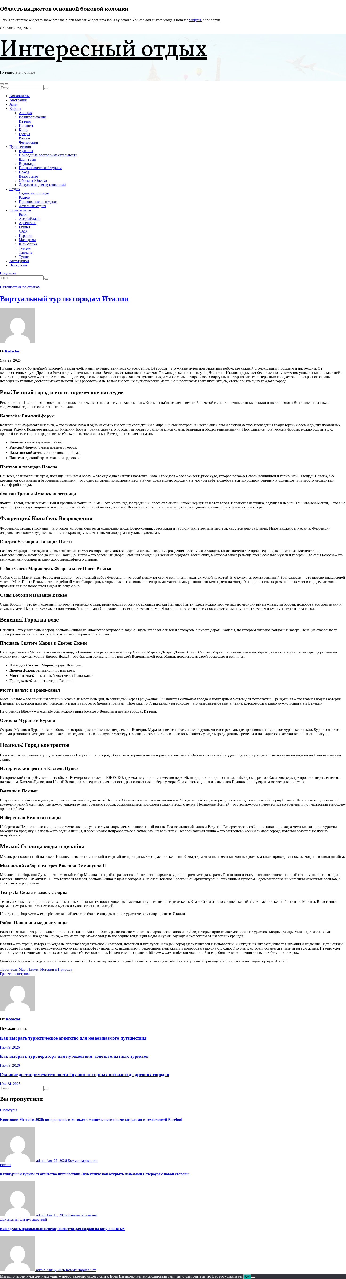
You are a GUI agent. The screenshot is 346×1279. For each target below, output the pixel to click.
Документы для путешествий (42, 185)
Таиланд (25, 252)
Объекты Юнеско (33, 180)
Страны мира (20, 210)
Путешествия (20, 147)
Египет (24, 227)
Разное (24, 197)
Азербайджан (29, 219)
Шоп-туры (27, 159)
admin (40, 1161)
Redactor (12, 351)
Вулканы (26, 151)
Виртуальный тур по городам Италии (64, 298)
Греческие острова (15, 974)
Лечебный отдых (32, 206)
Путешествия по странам (20, 287)
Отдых (14, 189)
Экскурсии (18, 265)
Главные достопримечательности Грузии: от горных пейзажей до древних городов (84, 1074)
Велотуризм (28, 176)
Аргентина (27, 223)
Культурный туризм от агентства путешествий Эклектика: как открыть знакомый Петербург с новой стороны (94, 1174)
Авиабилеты (19, 96)
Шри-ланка (28, 244)
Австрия (25, 113)
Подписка (8, 273)
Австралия (18, 100)
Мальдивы (27, 240)
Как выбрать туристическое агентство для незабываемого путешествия (73, 1038)
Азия (13, 104)
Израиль (25, 236)
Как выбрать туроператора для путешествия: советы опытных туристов (74, 1056)
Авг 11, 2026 (57, 1215)
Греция (24, 134)
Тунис (24, 257)
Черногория (28, 142)
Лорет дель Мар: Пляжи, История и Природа (36, 969)
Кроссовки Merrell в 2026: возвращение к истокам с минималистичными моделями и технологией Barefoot (91, 1119)
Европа (15, 109)
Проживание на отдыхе (38, 202)
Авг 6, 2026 (56, 1270)
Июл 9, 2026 (10, 1047)
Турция (25, 248)
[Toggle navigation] (6, 84)
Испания (26, 125)
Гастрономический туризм (40, 168)
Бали (23, 214)
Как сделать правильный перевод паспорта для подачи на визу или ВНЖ (62, 1229)
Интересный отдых (103, 50)
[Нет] (253, 1277)
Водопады (27, 164)
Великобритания (32, 117)
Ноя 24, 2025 (10, 1084)
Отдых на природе (34, 193)
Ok (247, 1276)
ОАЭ (23, 231)
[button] (2, 84)
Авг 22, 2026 (57, 1161)
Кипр (23, 130)
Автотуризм (19, 261)
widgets (195, 20)
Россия (24, 138)
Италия (25, 121)
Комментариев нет (83, 1161)
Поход (24, 172)
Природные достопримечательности (48, 155)
